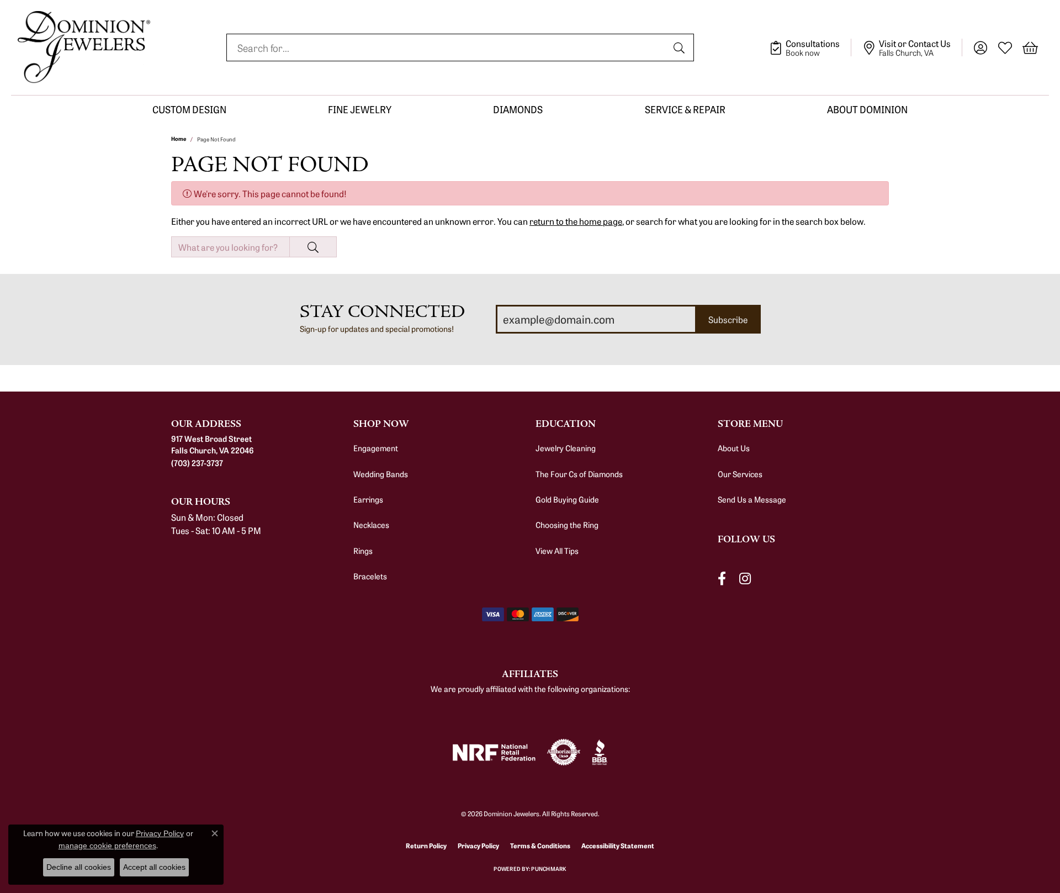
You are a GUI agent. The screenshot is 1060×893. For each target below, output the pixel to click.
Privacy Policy (478, 845)
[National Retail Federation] (494, 752)
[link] (810, 47)
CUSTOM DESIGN (189, 109)
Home (178, 138)
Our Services (740, 473)
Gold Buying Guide (567, 499)
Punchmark (548, 869)
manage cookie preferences (107, 845)
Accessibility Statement (617, 845)
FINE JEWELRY (359, 109)
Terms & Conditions (540, 845)
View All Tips (557, 550)
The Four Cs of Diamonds (579, 473)
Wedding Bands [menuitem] (380, 473)
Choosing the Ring (567, 524)
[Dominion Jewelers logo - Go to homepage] (84, 47)
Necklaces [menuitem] (371, 524)
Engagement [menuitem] (375, 447)
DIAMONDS (518, 109)
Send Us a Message (752, 499)
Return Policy (426, 845)
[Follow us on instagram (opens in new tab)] (745, 578)
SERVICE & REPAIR (685, 109)
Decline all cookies (78, 867)
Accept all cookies (154, 867)
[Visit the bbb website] (599, 752)
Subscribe (728, 319)
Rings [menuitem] (363, 550)
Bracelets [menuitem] (370, 576)
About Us (734, 447)
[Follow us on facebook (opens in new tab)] (722, 578)
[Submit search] (680, 47)
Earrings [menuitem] (368, 499)
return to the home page (575, 221)
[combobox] (447, 47)
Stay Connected (382, 312)
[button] (980, 47)
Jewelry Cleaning (566, 447)
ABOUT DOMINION (867, 109)
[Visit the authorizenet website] (564, 752)
